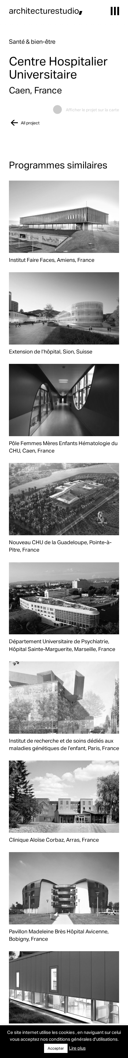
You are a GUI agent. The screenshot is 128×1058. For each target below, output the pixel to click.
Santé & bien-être (32, 41)
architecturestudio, (46, 10)
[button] (115, 11)
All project (30, 122)
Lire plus (77, 1048)
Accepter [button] (56, 1048)
